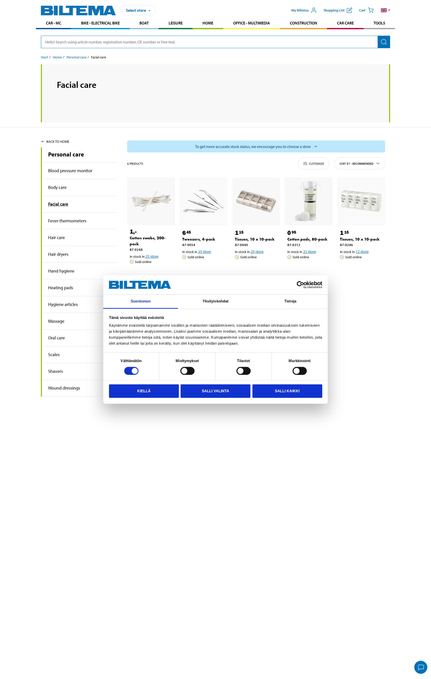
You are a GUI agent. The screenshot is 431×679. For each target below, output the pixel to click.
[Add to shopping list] (136, 274)
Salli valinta (215, 391)
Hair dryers (58, 254)
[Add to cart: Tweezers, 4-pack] (203, 270)
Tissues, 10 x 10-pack (255, 239)
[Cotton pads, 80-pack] (308, 201)
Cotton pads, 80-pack (307, 239)
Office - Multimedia (251, 22)
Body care (57, 187)
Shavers (55, 371)
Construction (303, 22)
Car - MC (53, 22)
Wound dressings (64, 388)
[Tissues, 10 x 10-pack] (256, 201)
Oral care (56, 338)
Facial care (58, 204)
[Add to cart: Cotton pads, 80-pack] (308, 270)
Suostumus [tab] (141, 301)
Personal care (76, 57)
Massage (56, 321)
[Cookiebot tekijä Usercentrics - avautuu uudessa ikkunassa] (300, 284)
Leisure (176, 22)
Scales (54, 354)
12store (362, 251)
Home (208, 22)
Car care (345, 22)
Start (44, 57)
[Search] (384, 42)
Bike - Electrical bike (100, 22)
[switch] (187, 371)
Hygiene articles (63, 304)
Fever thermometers (67, 221)
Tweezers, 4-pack (198, 239)
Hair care (56, 237)
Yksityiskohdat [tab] (215, 301)
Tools (379, 22)
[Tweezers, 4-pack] (203, 201)
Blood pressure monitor (70, 170)
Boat (144, 22)
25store (151, 256)
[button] (385, 10)
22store (309, 251)
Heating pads (60, 287)
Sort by (356, 163)
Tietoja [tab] (290, 301)
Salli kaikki (287, 391)
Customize (316, 163)
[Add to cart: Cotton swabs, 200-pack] (150, 274)
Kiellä (144, 391)
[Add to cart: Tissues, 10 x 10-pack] (255, 270)
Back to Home (57, 141)
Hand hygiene (61, 271)
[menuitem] (53, 23)
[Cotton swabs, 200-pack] (151, 201)
